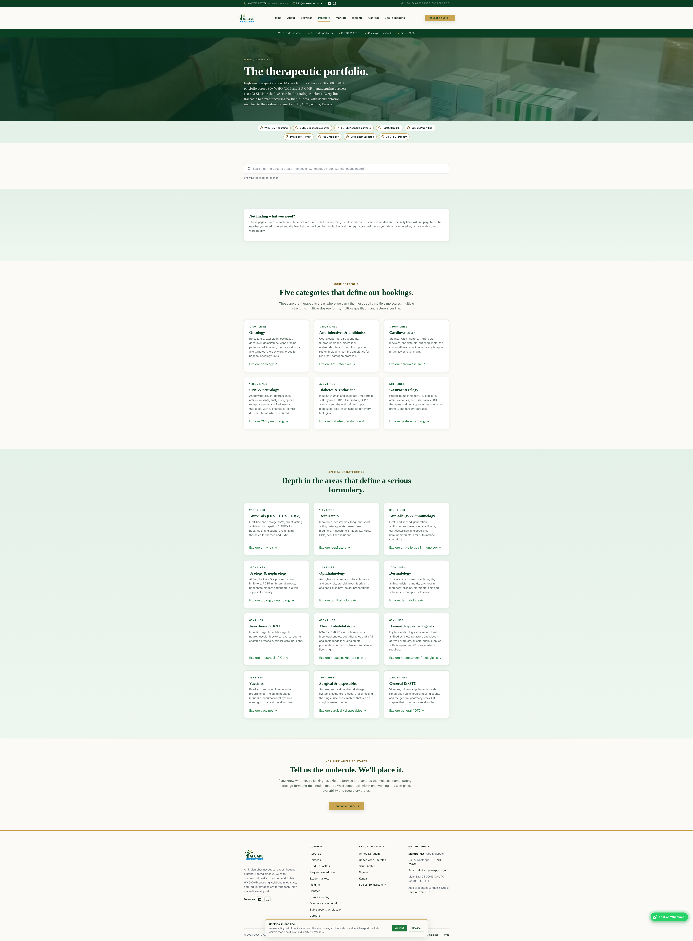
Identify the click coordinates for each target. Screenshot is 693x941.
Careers (315, 915)
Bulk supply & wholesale (325, 909)
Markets (341, 17)
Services (306, 17)
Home (277, 17)
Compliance (432, 934)
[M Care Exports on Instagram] (334, 3)
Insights (357, 17)
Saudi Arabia (367, 866)
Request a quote (440, 17)
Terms (445, 934)
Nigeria (363, 872)
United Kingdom (369, 853)
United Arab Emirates (372, 860)
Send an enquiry (346, 806)
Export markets (319, 878)
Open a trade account (323, 903)
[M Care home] (246, 18)
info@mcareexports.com (432, 870)
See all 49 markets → (372, 884)
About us (315, 853)
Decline (416, 927)
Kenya (363, 878)
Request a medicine (322, 872)
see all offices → (420, 892)
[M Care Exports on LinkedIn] (329, 3)
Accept (399, 927)
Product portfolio (321, 866)
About (291, 17)
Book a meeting (395, 17)
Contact (373, 17)
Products (324, 17)
